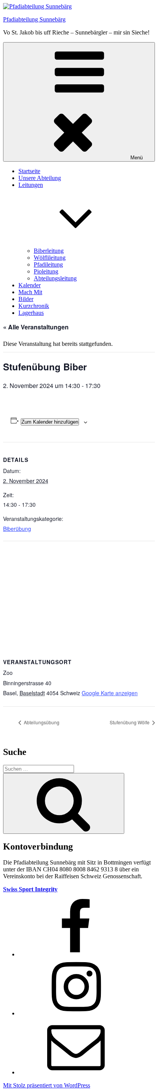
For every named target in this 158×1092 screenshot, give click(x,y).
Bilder (25, 299)
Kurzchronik (33, 306)
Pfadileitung (48, 264)
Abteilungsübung (41, 722)
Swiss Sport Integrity (30, 889)
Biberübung (17, 528)
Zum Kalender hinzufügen (49, 422)
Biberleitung (49, 250)
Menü (136, 157)
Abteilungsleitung (55, 278)
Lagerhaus (31, 312)
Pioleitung (46, 271)
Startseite (29, 171)
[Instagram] (75, 1013)
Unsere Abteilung (39, 178)
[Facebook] (75, 954)
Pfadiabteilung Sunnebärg (34, 19)
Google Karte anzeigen (110, 693)
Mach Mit (30, 292)
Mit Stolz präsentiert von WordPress (46, 1085)
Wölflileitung (50, 257)
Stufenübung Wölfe (130, 722)
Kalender (29, 285)
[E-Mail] (75, 1072)
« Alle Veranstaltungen (36, 327)
